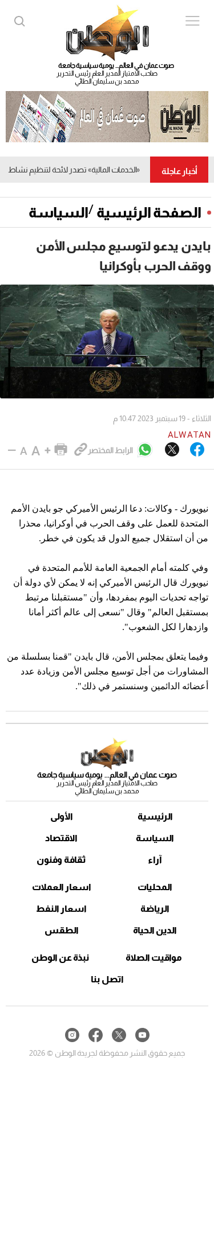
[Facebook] (197, 450)
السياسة (58, 212)
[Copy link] (81, 450)
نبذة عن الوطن (60, 957)
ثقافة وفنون (61, 860)
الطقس (62, 930)
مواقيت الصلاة (154, 957)
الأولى (61, 816)
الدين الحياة (155, 930)
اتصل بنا (107, 979)
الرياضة (154, 908)
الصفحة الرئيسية (148, 212)
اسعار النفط (61, 908)
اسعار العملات (61, 887)
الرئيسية (155, 816)
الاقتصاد (61, 838)
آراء (155, 860)
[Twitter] (172, 450)
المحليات (155, 887)
